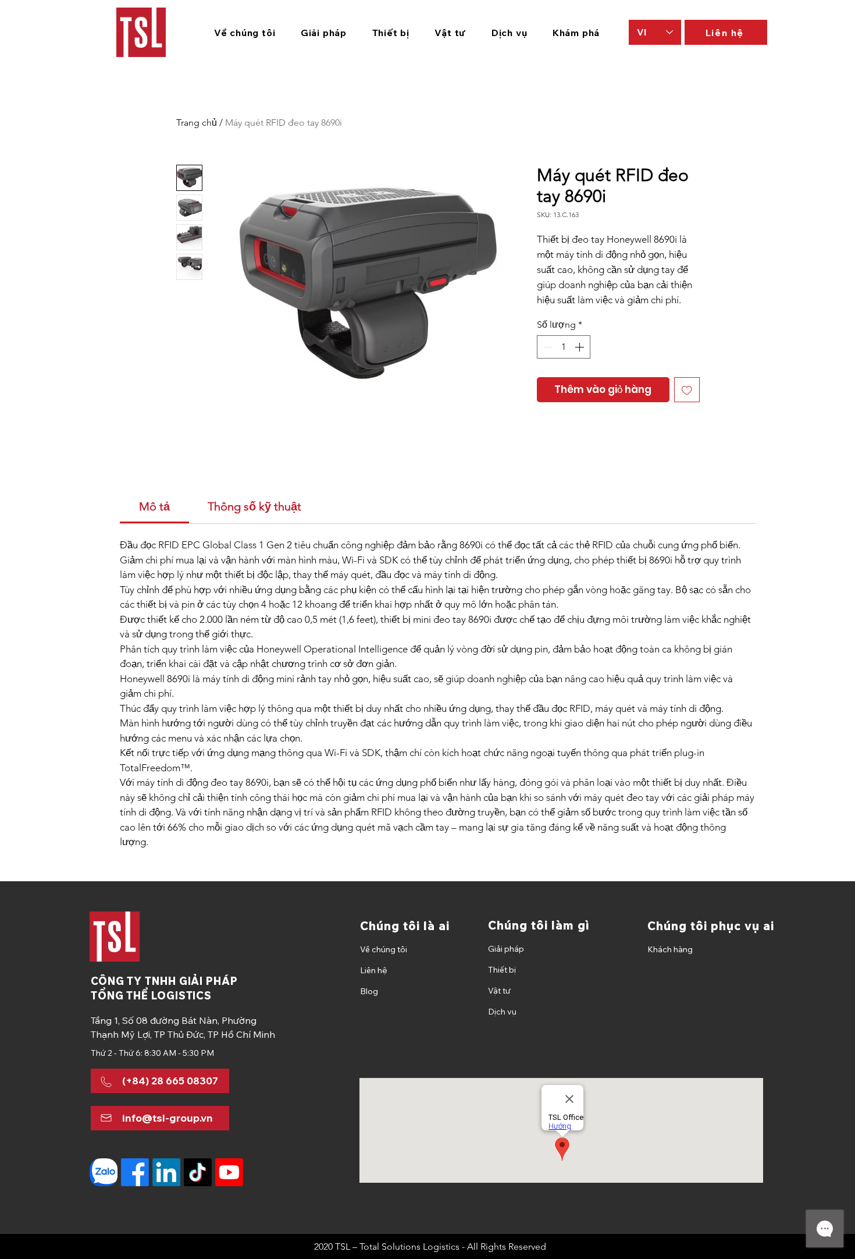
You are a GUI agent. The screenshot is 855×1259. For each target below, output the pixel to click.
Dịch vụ (502, 1011)
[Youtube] (229, 1172)
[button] (323, 32)
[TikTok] (198, 1172)
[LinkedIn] (166, 1172)
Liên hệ (373, 970)
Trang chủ (196, 122)
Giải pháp (506, 949)
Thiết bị (502, 969)
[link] (154, 506)
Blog (369, 991)
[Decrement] (547, 347)
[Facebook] (135, 1172)
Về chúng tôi (383, 949)
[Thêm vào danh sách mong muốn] (687, 390)
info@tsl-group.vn (167, 1118)
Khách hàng (670, 949)
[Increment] (580, 347)
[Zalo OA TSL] (103, 1172)
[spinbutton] (563, 347)
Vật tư (499, 990)
